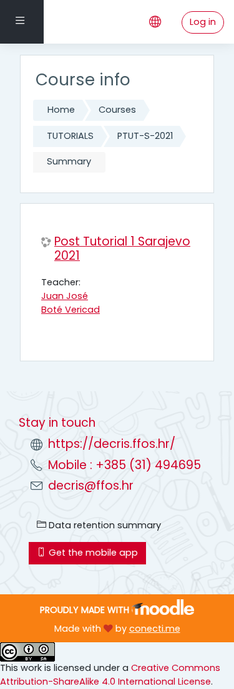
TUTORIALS (70, 136)
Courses (117, 109)
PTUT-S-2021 (145, 136)
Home (61, 109)
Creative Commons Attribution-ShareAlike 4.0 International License (110, 675)
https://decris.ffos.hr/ (111, 443)
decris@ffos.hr (91, 485)
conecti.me (154, 628)
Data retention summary (103, 525)
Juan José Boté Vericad (70, 303)
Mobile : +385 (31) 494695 (124, 465)
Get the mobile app (92, 552)
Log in (203, 22)
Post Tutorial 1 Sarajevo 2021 (122, 249)
